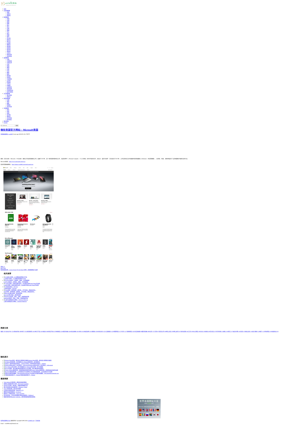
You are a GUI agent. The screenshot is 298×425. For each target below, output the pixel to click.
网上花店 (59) (170, 331)
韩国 (8, 66)
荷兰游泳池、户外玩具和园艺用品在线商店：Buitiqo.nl (18, 395)
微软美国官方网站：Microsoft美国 (19, 129)
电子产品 (3, 268)
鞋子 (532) (24, 331)
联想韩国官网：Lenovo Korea (8, 270)
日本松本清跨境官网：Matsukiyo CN (13, 390)
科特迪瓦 (9, 119)
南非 (8, 109)
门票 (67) (156, 331)
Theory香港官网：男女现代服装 (12, 388)
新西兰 (9, 96)
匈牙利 (9, 49)
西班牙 (9, 40)
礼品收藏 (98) (138, 331)
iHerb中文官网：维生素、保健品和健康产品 (16, 385)
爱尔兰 (9, 41)
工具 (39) (190, 331)
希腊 (8, 35)
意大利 (9, 38)
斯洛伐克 (9, 54)
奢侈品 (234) (59, 331)
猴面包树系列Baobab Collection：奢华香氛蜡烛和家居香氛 (19, 397)
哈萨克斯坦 (10, 92)
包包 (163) (81, 331)
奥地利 (9, 46)
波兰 (8, 33)
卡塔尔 (9, 83)
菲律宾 (9, 77)
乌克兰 (9, 53)
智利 (8, 101)
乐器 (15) (242, 331)
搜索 (17, 125)
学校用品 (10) (268, 331)
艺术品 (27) (213, 331)
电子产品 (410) (39, 331)
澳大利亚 (9, 95)
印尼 (8, 70)
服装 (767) (3, 331)
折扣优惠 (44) (184, 331)
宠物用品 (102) (131, 331)
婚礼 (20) (225, 331)
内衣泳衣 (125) (102, 331)
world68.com (31, 420)
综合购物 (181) (75, 331)
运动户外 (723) (10, 331)
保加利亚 (9, 56)
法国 (8, 20)
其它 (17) (230, 331)
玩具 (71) (151, 331)
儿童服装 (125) (110, 331)
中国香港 (9, 61)
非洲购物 (6, 108)
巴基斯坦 (9, 87)
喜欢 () (3, 266)
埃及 (8, 111)
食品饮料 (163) (88, 331)
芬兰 (8, 31)
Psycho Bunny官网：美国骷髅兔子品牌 (27, 270)
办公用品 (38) (196, 331)
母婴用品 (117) (118, 331)
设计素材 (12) (256, 331)
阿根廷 (9, 105)
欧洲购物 (6, 17)
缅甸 (8, 74)
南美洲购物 (7, 98)
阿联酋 (9, 82)
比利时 (9, 43)
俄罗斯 (9, 48)
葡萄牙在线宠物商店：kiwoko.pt (12, 392)
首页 (5, 9)
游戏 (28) (207, 331)
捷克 (8, 36)
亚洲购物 (6, 57)
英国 (8, 18)
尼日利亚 (9, 118)
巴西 (8, 100)
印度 (8, 69)
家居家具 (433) (31, 331)
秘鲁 (8, 103)
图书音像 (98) (145, 331)
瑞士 (8, 25)
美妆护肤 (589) (18, 331)
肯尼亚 (9, 114)
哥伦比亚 (9, 106)
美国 (8, 12)
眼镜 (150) (95, 331)
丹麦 (8, 28)
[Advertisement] (47, 146)
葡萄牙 (9, 44)
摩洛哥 (9, 116)
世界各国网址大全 (6, 420)
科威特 (9, 85)
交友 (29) (202, 331)
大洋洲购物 (7, 93)
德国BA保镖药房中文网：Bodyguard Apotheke (16, 383)
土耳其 (9, 80)
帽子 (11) (262, 331)
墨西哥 (9, 15)
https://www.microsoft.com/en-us (17, 161)
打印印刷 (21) (219, 331)
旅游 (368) (46, 331)
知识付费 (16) (236, 331)
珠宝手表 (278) (52, 331)
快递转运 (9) (275, 331)
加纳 (8, 113)
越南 (8, 72)
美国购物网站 (4, 134)
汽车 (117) (124, 331)
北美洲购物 (7, 10)
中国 (8, 59)
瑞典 (8, 23)
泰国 (8, 67)
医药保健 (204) (67, 331)
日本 (8, 64)
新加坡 (9, 75)
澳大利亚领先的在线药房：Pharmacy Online (15, 387)
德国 (8, 22)
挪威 (8, 30)
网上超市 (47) (177, 331)
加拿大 (9, 13)
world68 (10, 134)
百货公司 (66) (162, 331)
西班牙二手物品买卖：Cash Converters (14, 393)
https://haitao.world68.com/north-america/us (22, 164)
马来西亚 (9, 79)
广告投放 (37, 420)
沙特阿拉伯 (10, 90)
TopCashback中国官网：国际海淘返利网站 (15, 382)
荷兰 (8, 26)
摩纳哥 (9, 51)
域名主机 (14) (248, 331)
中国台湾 (9, 62)
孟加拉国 (9, 88)
